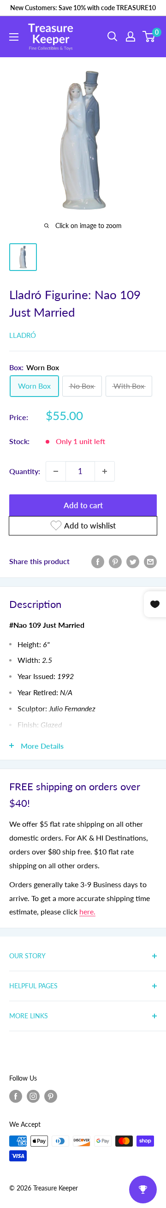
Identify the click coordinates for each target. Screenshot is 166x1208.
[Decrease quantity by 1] (55, 471)
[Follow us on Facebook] (15, 1095)
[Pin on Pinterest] (115, 561)
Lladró (22, 335)
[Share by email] (150, 561)
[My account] (130, 36)
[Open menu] (13, 37)
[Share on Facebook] (97, 561)
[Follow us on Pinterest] (50, 1095)
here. (87, 911)
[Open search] (112, 36)
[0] (149, 36)
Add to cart (83, 505)
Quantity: (24, 471)
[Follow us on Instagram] (33, 1095)
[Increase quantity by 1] (104, 471)
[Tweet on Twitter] (132, 561)
